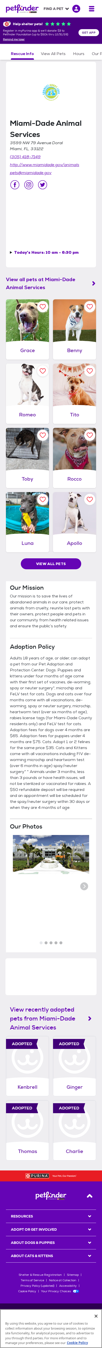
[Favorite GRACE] (42, 306)
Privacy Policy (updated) (37, 1286)
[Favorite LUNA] (42, 499)
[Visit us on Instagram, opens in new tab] (29, 185)
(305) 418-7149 (25, 156)
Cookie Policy (27, 1291)
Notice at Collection (62, 1280)
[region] (51, 1328)
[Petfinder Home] (22, 8)
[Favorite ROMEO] (42, 371)
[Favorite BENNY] (89, 306)
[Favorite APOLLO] (89, 499)
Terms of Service (32, 1280)
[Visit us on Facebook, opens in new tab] (15, 185)
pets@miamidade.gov (30, 172)
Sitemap (73, 1275)
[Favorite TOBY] (42, 435)
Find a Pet (53, 8)
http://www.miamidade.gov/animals (44, 164)
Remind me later (14, 39)
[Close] (96, 1316)
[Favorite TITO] (89, 371)
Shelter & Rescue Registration (40, 1275)
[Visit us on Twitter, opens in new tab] (43, 185)
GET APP (89, 32)
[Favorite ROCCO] (89, 435)
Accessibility (68, 1286)
